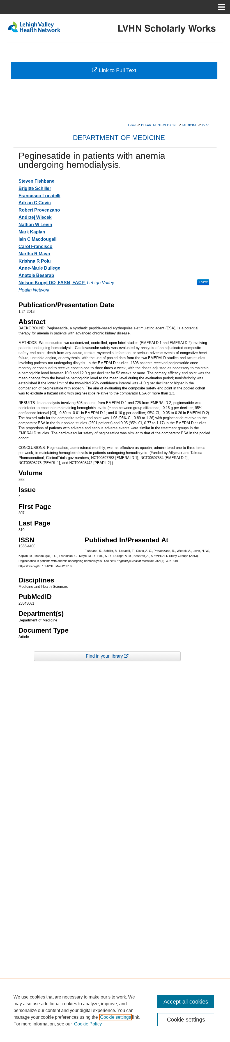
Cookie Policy (88, 1024)
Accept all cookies (186, 1002)
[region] (115, 1010)
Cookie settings (115, 1017)
